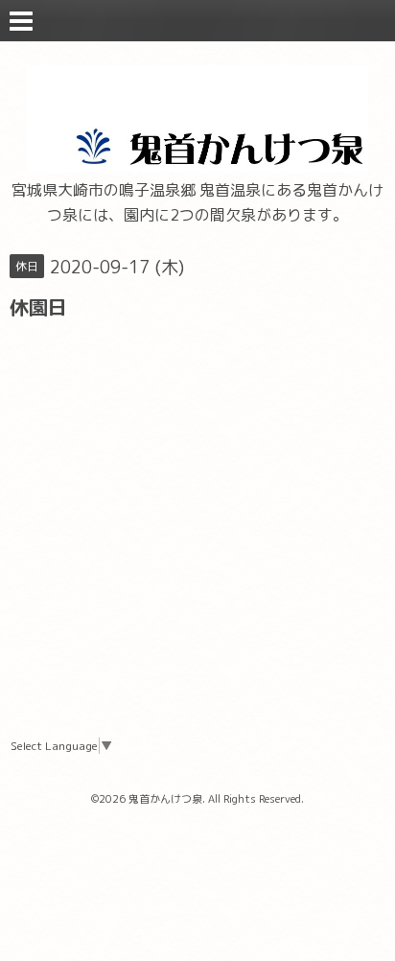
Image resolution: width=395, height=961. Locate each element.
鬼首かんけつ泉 (165, 799)
